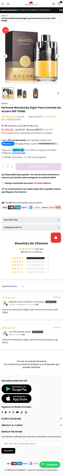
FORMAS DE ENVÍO (13, 227)
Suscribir (8, 450)
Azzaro (4, 103)
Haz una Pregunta (36, 157)
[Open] (56, 238)
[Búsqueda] (8, 3)
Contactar (52, 464)
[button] (59, 3)
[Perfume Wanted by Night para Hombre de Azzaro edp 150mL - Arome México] (8, 93)
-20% (5, 30)
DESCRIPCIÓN (11, 219)
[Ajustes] (53, 3)
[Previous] (5, 56)
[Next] (58, 56)
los (34, 470)
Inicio (3, 16)
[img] (8, 297)
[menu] (2, 3)
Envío (16, 133)
